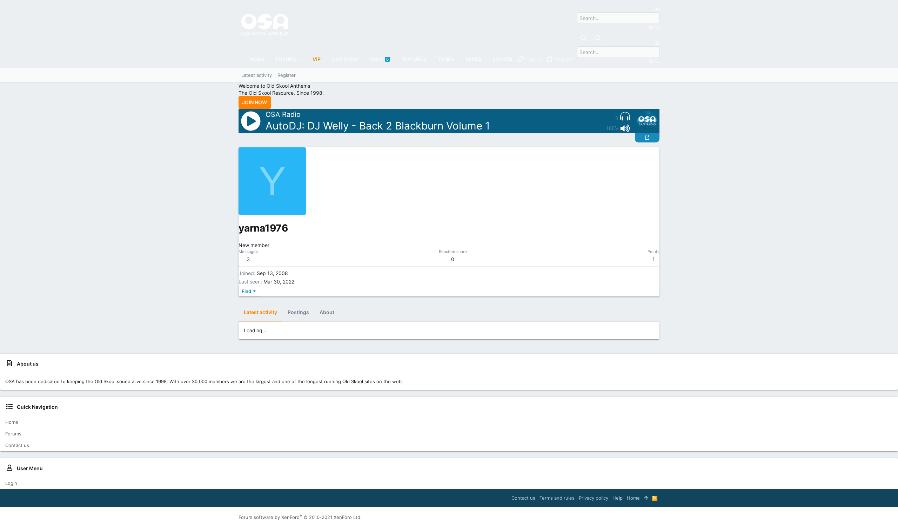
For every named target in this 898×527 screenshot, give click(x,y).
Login (11, 483)
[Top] (646, 498)
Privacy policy (593, 498)
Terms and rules (557, 498)
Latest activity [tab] (260, 312)
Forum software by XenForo (300, 517)
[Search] (651, 27)
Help (617, 498)
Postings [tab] (298, 312)
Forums (13, 433)
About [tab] (327, 312)
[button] (302, 59)
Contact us (17, 445)
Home (11, 422)
